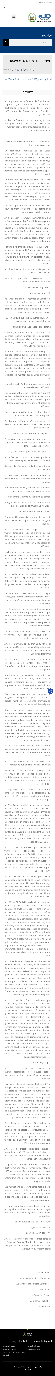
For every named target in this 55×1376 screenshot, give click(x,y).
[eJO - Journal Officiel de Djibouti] (39, 17)
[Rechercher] (6, 42)
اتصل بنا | (49, 2)
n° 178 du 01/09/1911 (28, 79)
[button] (14, 16)
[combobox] (30, 42)
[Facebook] (4, 7)
